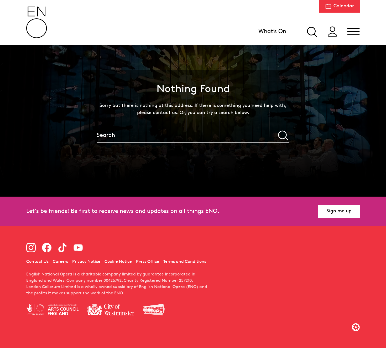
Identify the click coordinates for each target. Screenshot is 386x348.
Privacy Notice (86, 262)
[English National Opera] (36, 22)
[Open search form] (311, 31)
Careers (60, 262)
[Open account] (332, 31)
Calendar (343, 6)
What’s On (272, 32)
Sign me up (339, 211)
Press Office (147, 262)
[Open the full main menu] (353, 31)
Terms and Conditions (184, 262)
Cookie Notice (118, 262)
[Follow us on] (31, 247)
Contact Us (37, 262)
